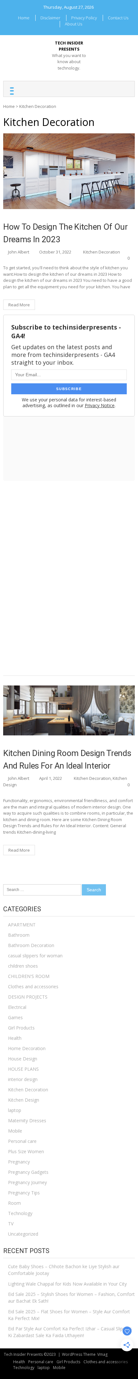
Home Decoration (27, 1048)
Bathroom (19, 935)
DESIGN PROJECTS (27, 997)
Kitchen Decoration (101, 252)
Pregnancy (19, 1162)
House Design (22, 1059)
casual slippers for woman (35, 956)
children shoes (23, 966)
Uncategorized (23, 1234)
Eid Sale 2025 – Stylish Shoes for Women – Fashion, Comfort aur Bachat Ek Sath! (71, 1297)
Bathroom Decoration (31, 945)
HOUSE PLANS (23, 1069)
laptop (14, 1110)
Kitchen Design (23, 1100)
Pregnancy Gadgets (28, 1172)
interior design (23, 1079)
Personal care (22, 1141)
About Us (73, 24)
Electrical (17, 1007)
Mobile (15, 1131)
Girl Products (21, 1028)
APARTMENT (22, 925)
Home (24, 18)
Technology (20, 1213)
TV (10, 1224)
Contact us (118, 18)
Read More (19, 305)
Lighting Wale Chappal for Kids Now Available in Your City (67, 1284)
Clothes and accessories (33, 986)
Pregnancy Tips (24, 1193)
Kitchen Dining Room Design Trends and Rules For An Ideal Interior (67, 759)
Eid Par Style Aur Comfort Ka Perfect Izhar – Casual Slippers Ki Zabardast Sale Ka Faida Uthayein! (70, 1332)
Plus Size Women (26, 1151)
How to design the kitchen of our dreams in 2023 (65, 233)
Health (15, 1038)
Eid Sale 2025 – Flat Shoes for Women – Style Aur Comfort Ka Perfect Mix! (69, 1314)
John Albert (18, 252)
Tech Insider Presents (69, 46)
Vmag (102, 1354)
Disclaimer (50, 18)
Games (15, 1017)
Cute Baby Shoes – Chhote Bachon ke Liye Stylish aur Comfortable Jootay (63, 1269)
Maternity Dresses (27, 1120)
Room (14, 1203)
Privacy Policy (84, 18)
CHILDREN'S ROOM (28, 976)
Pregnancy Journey (27, 1182)
